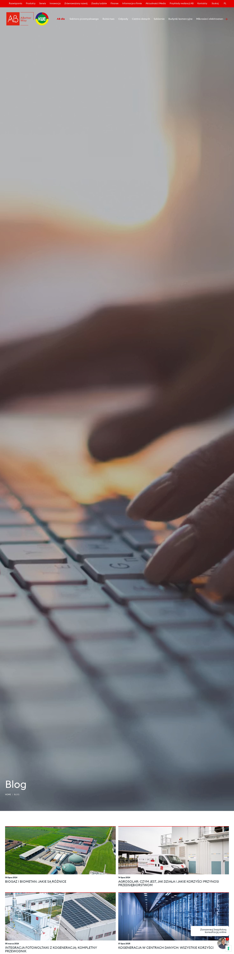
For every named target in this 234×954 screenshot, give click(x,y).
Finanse (114, 4)
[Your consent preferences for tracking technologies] (228, 948)
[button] (53, 19)
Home (8, 795)
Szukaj (215, 4)
